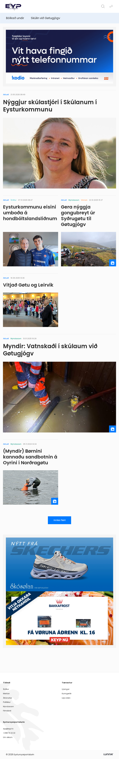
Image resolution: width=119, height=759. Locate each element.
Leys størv (66, 698)
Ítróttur (6, 689)
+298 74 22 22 (9, 733)
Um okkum (7, 737)
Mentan (6, 693)
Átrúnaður (7, 698)
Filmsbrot (7, 710)
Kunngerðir (66, 693)
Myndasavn (8, 706)
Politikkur (6, 702)
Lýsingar (65, 689)
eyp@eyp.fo (8, 728)
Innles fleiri (60, 520)
